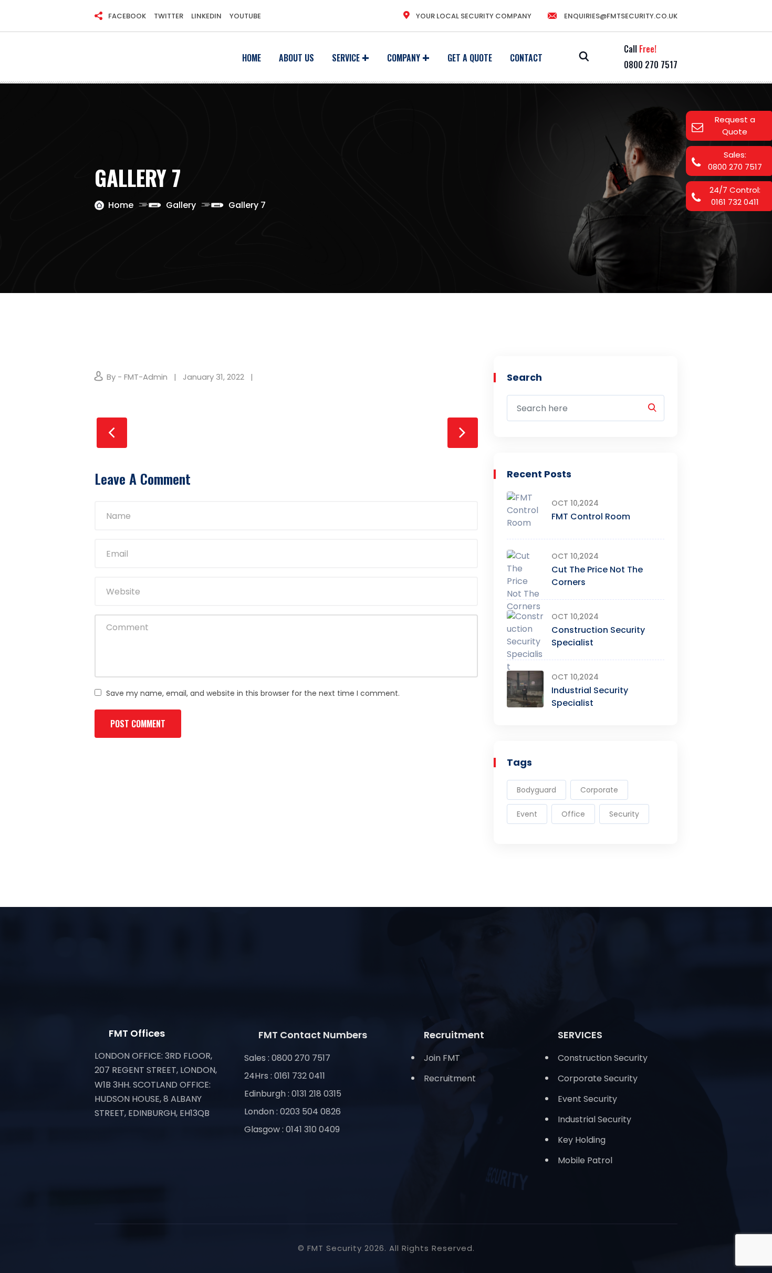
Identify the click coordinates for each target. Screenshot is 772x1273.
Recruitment (450, 1078)
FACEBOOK (127, 16)
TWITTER (168, 16)
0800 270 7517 (650, 64)
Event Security (587, 1099)
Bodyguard (536, 790)
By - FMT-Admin (137, 376)
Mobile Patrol (585, 1160)
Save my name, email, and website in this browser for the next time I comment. (253, 693)
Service (346, 57)
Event (527, 814)
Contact (526, 57)
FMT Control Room (590, 516)
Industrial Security (594, 1119)
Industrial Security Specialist (589, 696)
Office (573, 814)
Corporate (599, 790)
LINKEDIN (206, 16)
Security (624, 814)
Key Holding (582, 1140)
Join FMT (442, 1058)
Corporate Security (598, 1078)
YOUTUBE (245, 16)
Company (403, 57)
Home (251, 57)
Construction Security (603, 1058)
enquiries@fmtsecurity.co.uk (619, 16)
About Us (296, 57)
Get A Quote (469, 57)
